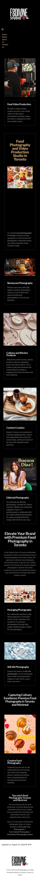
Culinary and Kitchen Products (17, 354)
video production (17, 243)
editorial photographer (23, 515)
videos (29, 435)
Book (26, 243)
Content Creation (15, 427)
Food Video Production (19, 104)
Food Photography (20, 870)
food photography (28, 560)
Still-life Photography (18, 666)
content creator (26, 558)
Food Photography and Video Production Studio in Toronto (20, 150)
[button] (3, 29)
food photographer (11, 558)
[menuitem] (5, 36)
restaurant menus (24, 241)
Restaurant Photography (20, 283)
